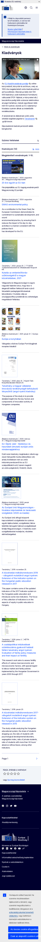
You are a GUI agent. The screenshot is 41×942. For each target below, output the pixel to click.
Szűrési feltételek (10, 140)
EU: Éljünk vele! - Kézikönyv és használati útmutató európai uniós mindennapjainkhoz (17, 447)
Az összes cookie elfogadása (24, 929)
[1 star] (4, 773)
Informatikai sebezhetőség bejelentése (17, 857)
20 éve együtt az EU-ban (13, 183)
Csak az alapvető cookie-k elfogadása (24, 936)
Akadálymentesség (10, 822)
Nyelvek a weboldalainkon (12, 862)
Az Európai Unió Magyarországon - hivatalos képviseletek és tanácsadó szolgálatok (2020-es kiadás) (19, 510)
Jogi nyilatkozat (8, 876)
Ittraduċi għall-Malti (15, 29)
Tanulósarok (29, 119)
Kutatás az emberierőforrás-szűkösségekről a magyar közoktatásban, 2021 (15, 275)
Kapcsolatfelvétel (9, 853)
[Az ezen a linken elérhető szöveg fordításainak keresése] (30, 84)
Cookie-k (5, 867)
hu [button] (25, 7)
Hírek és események (12, 47)
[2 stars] (6, 773)
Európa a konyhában (11, 339)
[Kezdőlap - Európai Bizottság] (7, 7)
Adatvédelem (7, 871)
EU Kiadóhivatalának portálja (16, 83)
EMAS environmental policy (15, 204)
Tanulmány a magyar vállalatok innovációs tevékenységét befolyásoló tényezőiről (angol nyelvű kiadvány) (20, 389)
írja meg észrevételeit (16, 780)
